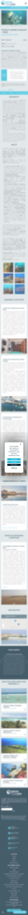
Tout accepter (14, 459)
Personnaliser (14, 464)
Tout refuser (14, 462)
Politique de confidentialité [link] (14, 468)
